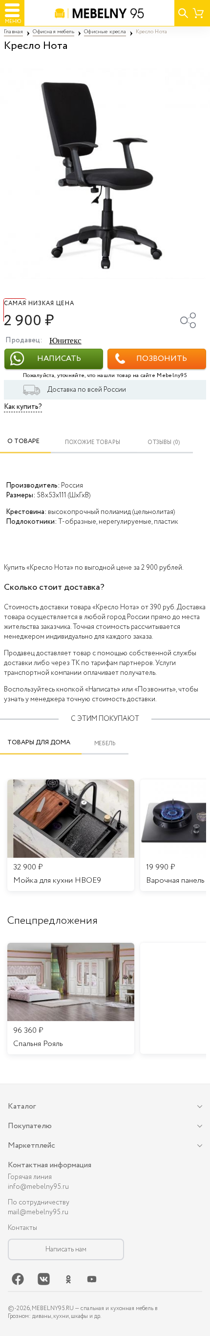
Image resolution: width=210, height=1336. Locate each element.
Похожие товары (92, 442)
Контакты (22, 1228)
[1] (105, 173)
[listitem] (70, 998)
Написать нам (65, 1249)
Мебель (105, 744)
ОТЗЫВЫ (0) (163, 442)
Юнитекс (65, 340)
